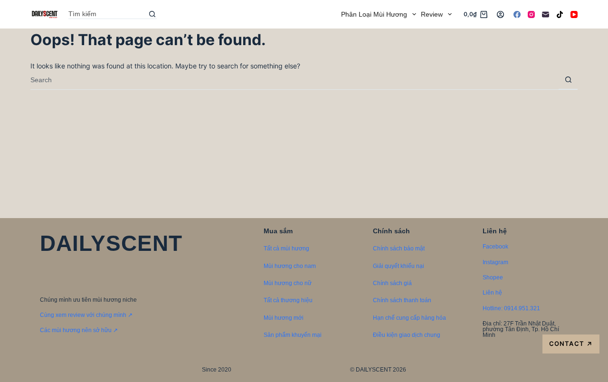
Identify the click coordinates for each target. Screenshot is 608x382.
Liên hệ (492, 292)
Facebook (495, 246)
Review (432, 14)
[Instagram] (531, 14)
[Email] (545, 14)
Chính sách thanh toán (402, 300)
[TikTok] (559, 14)
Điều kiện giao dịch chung (406, 335)
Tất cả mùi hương (286, 248)
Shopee (493, 277)
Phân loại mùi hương (374, 14)
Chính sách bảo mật (399, 248)
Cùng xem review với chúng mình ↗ (86, 315)
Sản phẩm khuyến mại (293, 335)
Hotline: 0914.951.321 (511, 308)
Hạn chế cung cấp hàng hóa (409, 318)
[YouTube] (574, 14)
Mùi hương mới (284, 318)
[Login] (500, 14)
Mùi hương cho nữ (288, 283)
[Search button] (152, 14)
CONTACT (570, 344)
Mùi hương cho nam (290, 266)
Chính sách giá (392, 283)
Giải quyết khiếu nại (398, 266)
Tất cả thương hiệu (288, 300)
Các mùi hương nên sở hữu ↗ (79, 330)
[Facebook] (517, 14)
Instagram (495, 262)
